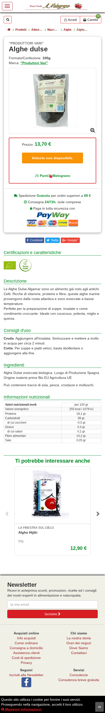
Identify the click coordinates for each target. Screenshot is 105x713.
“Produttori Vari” (34, 63)
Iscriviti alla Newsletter (26, 675)
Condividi (36, 240)
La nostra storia (79, 638)
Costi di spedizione (26, 658)
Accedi (72, 20)
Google (72, 240)
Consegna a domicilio (26, 648)
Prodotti (20, 29)
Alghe (67, 29)
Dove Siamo (78, 648)
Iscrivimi (51, 614)
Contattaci (79, 653)
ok (99, 707)
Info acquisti (26, 638)
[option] (52, 101)
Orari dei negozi (78, 643)
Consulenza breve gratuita (78, 680)
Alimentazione (41, 29)
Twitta (54, 240)
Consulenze (79, 675)
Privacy (26, 663)
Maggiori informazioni (23, 709)
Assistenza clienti (26, 653)
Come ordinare (26, 643)
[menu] (7, 6)
